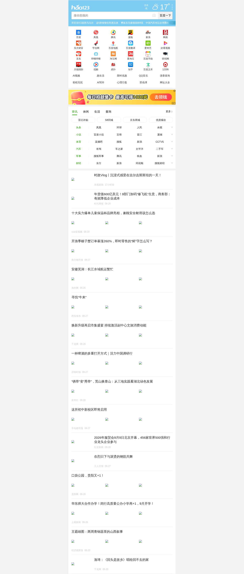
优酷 (96, 69)
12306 (165, 69)
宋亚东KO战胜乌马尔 (82, 22)
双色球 (143, 82)
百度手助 (148, 58)
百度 (78, 37)
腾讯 (113, 37)
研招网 (165, 58)
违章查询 (165, 75)
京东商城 (135, 120)
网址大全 (165, 82)
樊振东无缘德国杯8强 (132, 22)
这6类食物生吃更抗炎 (107, 22)
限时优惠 (122, 75)
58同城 (109, 120)
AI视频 (76, 75)
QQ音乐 (143, 75)
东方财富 (78, 48)
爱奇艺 (148, 48)
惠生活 (100, 75)
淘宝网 (113, 58)
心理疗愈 (122, 82)
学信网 (95, 48)
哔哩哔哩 (96, 58)
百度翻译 (130, 48)
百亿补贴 (83, 120)
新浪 (148, 37)
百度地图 (113, 48)
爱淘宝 (130, 58)
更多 (168, 111)
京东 (78, 58)
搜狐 (130, 37)
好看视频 (165, 48)
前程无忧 (78, 82)
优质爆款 (161, 120)
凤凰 (96, 37)
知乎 (130, 69)
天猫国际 (78, 69)
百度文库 (148, 69)
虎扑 (113, 69)
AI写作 (100, 82)
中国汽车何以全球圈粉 (157, 22)
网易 (165, 37)
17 (164, 7)
